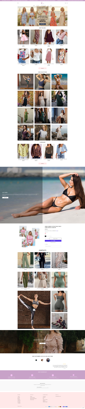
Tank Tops (19, 401)
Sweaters (19, 400)
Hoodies (19, 398)
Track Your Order (45, 400)
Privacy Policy (32, 400)
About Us (44, 398)
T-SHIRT (19, 397)
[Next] (53, 360)
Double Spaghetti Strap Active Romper (58, 310)
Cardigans (19, 403)
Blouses (19, 399)
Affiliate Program (45, 402)
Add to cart (55, 238)
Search (31, 397)
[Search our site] (18, 3)
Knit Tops (19, 402)
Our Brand (44, 397)
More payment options (53, 242)
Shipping (44, 401)
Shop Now (5, 197)
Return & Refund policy (33, 399)
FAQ (43, 399)
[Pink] (45, 233)
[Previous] (32, 360)
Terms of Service (32, 398)
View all (42, 68)
